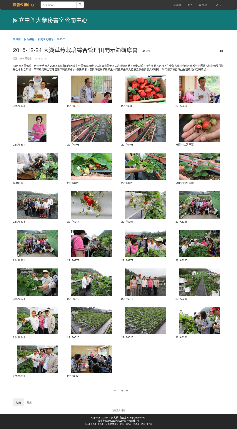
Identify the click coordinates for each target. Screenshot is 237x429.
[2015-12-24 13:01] (91, 359)
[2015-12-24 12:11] (91, 320)
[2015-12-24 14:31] (37, 205)
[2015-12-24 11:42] (37, 243)
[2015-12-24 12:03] (200, 282)
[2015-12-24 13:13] (91, 89)
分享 (148, 51)
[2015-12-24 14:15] (91, 127)
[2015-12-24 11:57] (200, 243)
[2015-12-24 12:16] (200, 320)
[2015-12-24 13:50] (145, 89)
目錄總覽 (29, 39)
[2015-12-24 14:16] (145, 127)
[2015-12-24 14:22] (145, 166)
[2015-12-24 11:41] (200, 205)
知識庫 (17, 39)
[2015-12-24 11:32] (91, 205)
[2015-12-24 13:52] (37, 89)
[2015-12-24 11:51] (145, 243)
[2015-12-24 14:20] (200, 127)
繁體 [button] (205, 5)
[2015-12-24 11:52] (91, 243)
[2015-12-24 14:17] (37, 166)
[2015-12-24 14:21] (91, 166)
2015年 (61, 39)
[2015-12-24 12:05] (145, 282)
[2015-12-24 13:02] (37, 127)
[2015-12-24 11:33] (145, 205)
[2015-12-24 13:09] (200, 89)
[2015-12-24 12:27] (37, 320)
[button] (218, 4)
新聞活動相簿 (45, 39)
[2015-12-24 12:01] (91, 282)
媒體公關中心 (23, 4)
